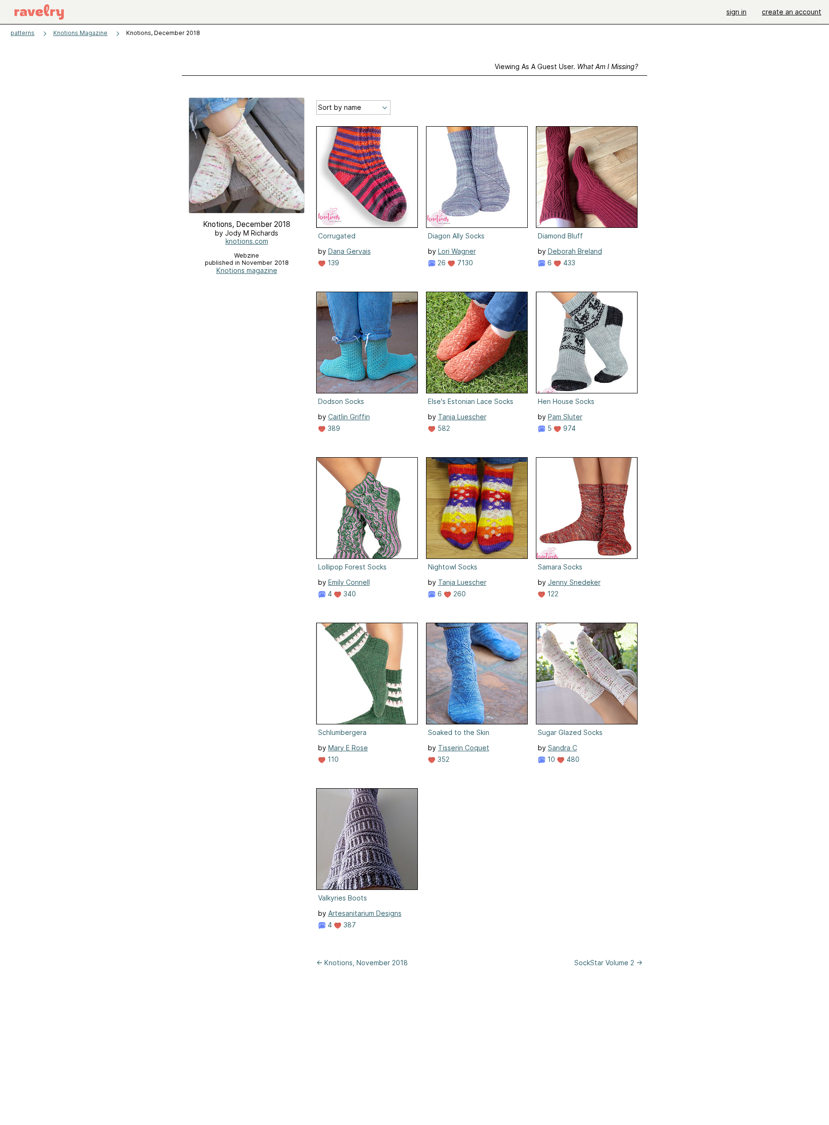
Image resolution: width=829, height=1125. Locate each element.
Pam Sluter (565, 417)
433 (568, 263)
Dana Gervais (349, 251)
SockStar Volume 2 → (608, 963)
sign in (736, 12)
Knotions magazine (246, 270)
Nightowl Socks (452, 567)
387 (349, 925)
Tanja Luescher (462, 417)
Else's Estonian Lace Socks (470, 401)
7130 (464, 263)
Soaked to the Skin (458, 732)
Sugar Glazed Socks (570, 732)
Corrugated (336, 236)
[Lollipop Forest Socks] (367, 508)
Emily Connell (349, 582)
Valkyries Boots (342, 898)
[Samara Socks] (587, 508)
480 (572, 759)
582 (443, 428)
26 (441, 263)
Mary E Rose (348, 748)
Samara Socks (560, 567)
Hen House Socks (566, 401)
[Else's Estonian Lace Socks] (477, 342)
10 (550, 759)
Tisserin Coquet (463, 748)
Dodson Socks (341, 401)
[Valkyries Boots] (367, 839)
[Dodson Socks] (367, 342)
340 (349, 594)
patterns (23, 32)
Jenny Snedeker (574, 582)
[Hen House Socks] (587, 342)
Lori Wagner (457, 251)
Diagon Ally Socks (456, 236)
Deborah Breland (575, 251)
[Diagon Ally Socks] (477, 177)
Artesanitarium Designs (365, 913)
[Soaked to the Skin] (477, 673)
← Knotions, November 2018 (362, 963)
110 (332, 759)
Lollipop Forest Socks (352, 567)
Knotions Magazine (80, 32)
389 (333, 428)
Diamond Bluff (560, 236)
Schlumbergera (342, 732)
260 (458, 594)
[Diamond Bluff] (587, 177)
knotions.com (246, 241)
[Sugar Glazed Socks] (587, 673)
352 (443, 759)
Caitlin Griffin (349, 417)
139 (332, 263)
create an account (791, 12)
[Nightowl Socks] (477, 508)
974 (568, 428)
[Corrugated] (367, 177)
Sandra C (562, 748)
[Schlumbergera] (367, 673)
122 (551, 594)
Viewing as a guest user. (566, 66)
